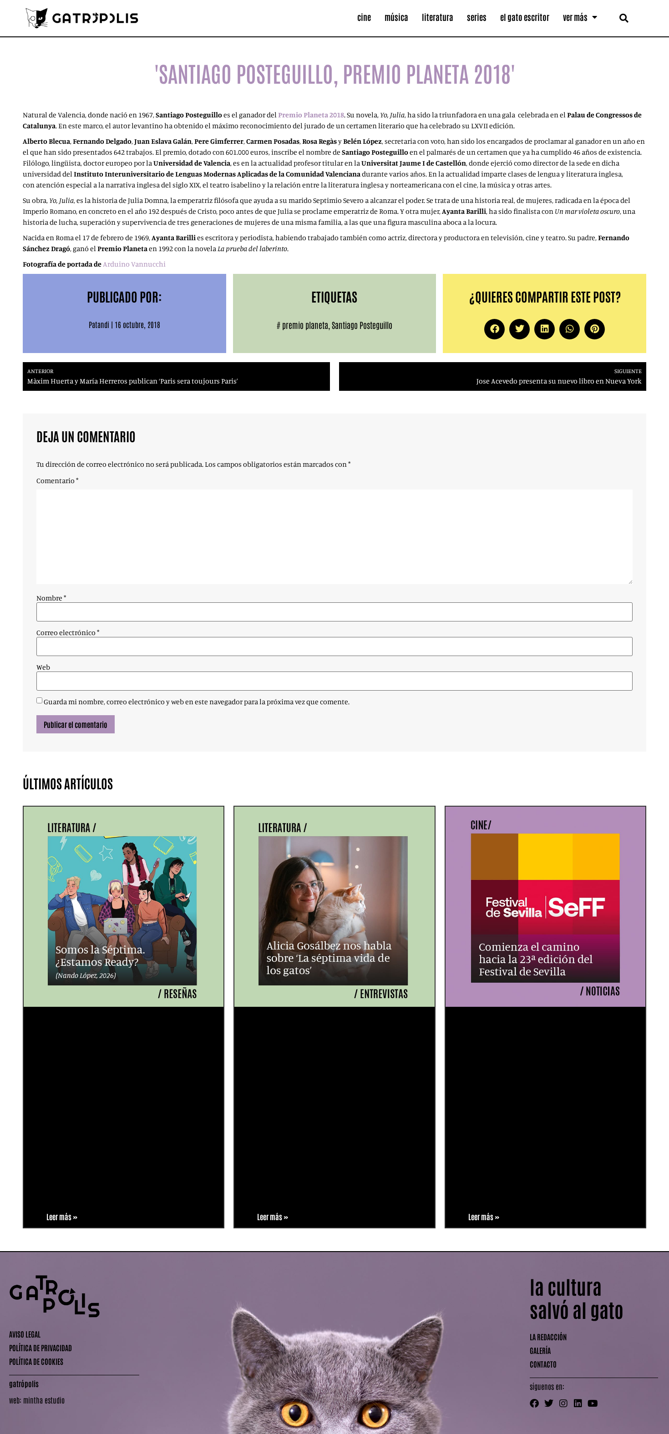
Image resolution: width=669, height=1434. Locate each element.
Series (477, 16)
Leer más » (61, 1216)
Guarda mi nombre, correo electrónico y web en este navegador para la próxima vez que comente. (197, 701)
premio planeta (305, 324)
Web (43, 667)
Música (396, 16)
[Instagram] (563, 1403)
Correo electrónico (67, 632)
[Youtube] (592, 1403)
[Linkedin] (578, 1403)
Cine (364, 16)
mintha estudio (44, 1399)
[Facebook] (534, 1403)
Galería (540, 1350)
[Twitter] (548, 1403)
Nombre (51, 597)
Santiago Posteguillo (362, 324)
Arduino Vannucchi (134, 263)
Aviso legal (25, 1333)
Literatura (437, 16)
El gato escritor (524, 16)
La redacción (548, 1336)
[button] (623, 17)
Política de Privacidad (40, 1347)
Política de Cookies (36, 1361)
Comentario (57, 480)
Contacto (543, 1363)
